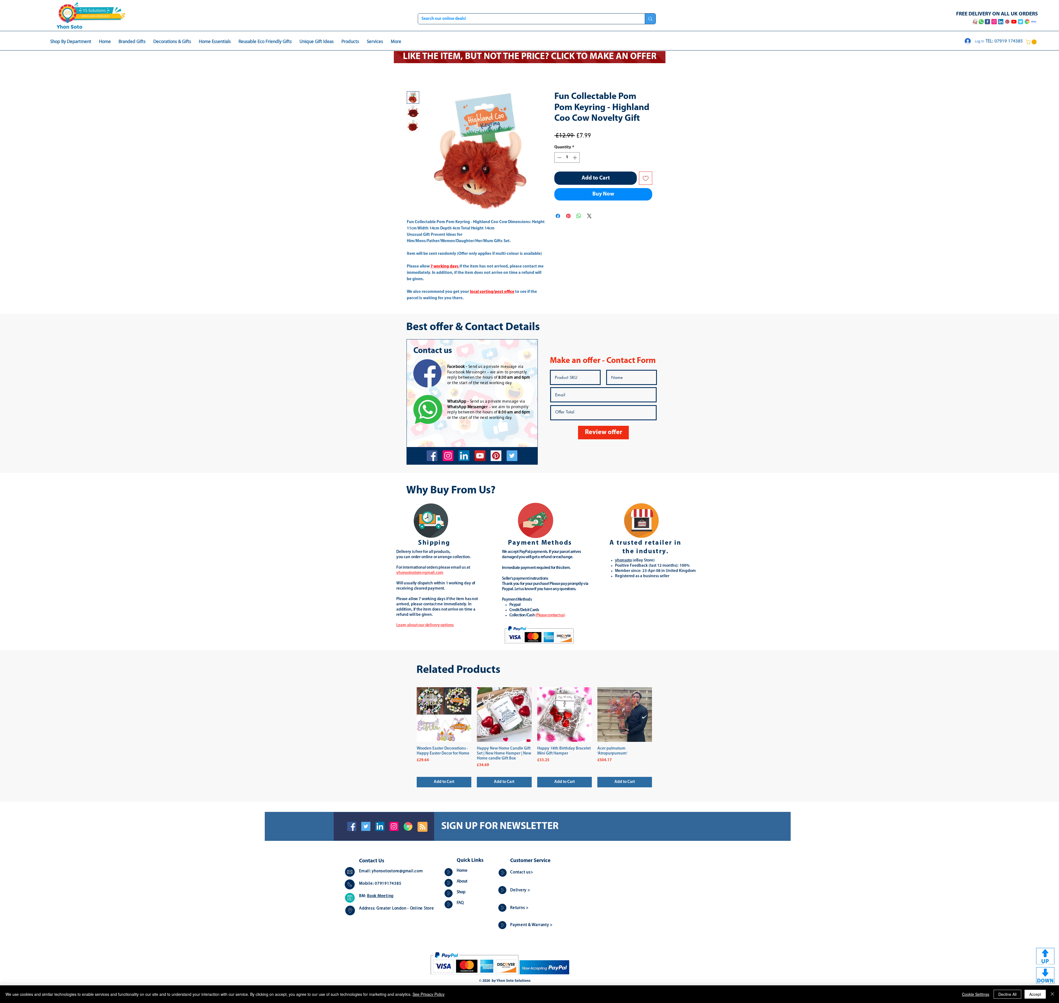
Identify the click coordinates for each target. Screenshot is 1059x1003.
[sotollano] (512, 455)
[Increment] (575, 158)
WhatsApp (457, 402)
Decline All (1007, 994)
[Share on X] (589, 216)
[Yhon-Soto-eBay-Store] (1033, 21)
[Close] (1052, 994)
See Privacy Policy (429, 994)
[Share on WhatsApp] (579, 216)
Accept (1035, 994)
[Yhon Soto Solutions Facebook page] (987, 21)
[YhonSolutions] (496, 455)
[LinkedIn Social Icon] (379, 826)
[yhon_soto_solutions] (448, 455)
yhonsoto (623, 560)
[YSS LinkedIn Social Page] (1000, 21)
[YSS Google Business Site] (1027, 21)
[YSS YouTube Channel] (1014, 21)
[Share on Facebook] (558, 216)
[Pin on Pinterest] (568, 216)
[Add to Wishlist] (645, 178)
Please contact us (550, 615)
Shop (461, 892)
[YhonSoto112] (432, 455)
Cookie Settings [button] (975, 994)
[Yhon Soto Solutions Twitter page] (1020, 21)
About (462, 881)
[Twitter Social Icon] (365, 826)
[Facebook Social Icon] (351, 826)
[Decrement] (559, 158)
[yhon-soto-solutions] (464, 455)
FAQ (460, 903)
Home (462, 871)
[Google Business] (408, 826)
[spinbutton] (567, 158)
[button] (1032, 41)
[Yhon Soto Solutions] (480, 455)
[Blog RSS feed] (422, 827)
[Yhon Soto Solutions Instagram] (994, 21)
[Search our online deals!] (650, 19)
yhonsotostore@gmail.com (397, 871)
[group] (534, 737)
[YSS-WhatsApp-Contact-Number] (981, 21)
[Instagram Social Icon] (394, 826)
